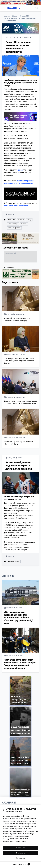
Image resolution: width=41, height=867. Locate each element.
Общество (15, 16)
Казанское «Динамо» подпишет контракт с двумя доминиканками (18, 465)
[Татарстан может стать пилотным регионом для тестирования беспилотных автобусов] (20, 381)
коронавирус (13, 224)
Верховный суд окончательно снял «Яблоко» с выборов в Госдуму (17, 319)
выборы (21, 220)
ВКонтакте (23, 205)
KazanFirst (11, 214)
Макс (6, 205)
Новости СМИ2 (8, 267)
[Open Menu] (3, 8)
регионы (24, 224)
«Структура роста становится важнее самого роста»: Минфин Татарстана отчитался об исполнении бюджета (20, 664)
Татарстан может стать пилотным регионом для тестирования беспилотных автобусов (20, 402)
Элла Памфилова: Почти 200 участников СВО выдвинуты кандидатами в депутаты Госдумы (19, 360)
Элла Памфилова (14, 228)
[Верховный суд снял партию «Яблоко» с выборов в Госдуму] (20, 422)
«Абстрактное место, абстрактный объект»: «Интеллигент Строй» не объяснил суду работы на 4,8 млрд (18, 617)
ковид (29, 220)
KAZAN (15, 8)
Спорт (20, 458)
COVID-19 (11, 220)
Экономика (19, 608)
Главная (7, 16)
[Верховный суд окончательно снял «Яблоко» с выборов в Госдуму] (20, 298)
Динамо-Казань (13, 562)
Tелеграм (13, 205)
